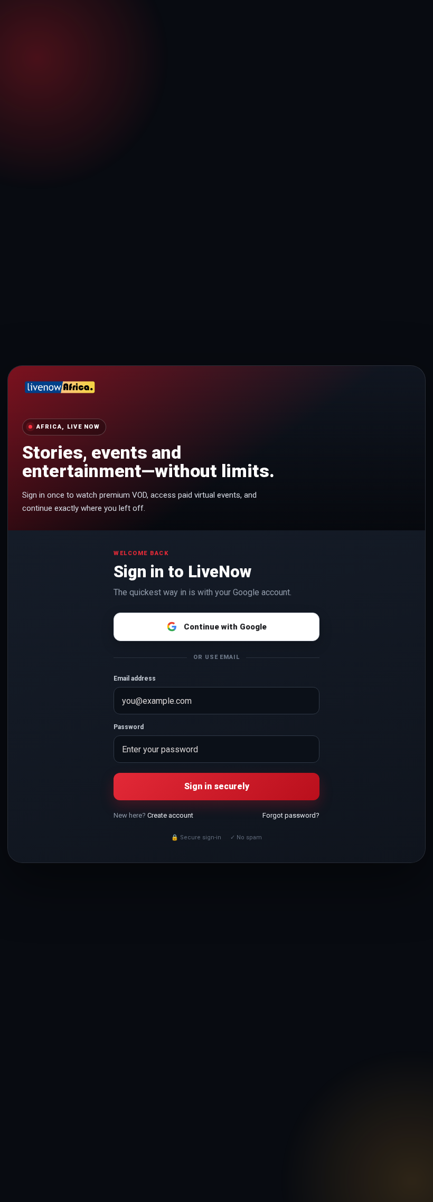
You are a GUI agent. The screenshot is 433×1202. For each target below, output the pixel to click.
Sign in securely (216, 786)
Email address (135, 678)
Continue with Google (225, 627)
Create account (170, 815)
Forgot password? (290, 815)
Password (129, 727)
